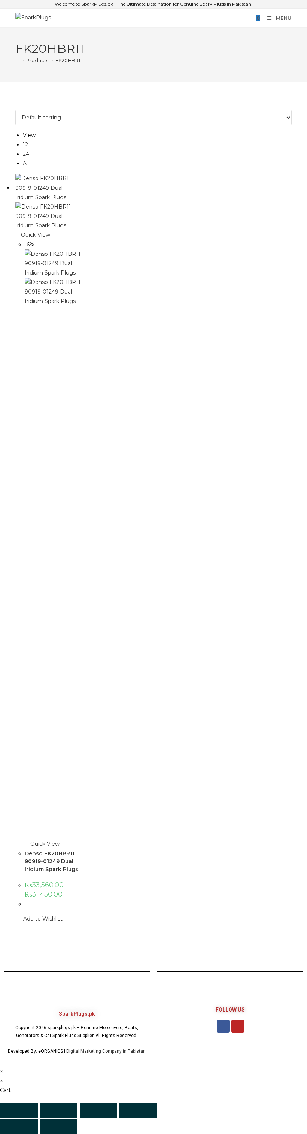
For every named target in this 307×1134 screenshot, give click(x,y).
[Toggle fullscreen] (59, 1110)
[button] (39, 919)
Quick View (34, 234)
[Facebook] (223, 1026)
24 (26, 154)
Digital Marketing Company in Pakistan (106, 1051)
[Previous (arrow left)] (19, 1126)
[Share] (98, 1110)
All (26, 163)
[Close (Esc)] (138, 1110)
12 (25, 144)
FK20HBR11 (68, 60)
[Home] (17, 60)
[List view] (21, 104)
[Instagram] (237, 1026)
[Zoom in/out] (19, 1110)
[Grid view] (17, 104)
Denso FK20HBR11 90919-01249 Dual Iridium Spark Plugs (51, 861)
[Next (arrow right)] (59, 1126)
